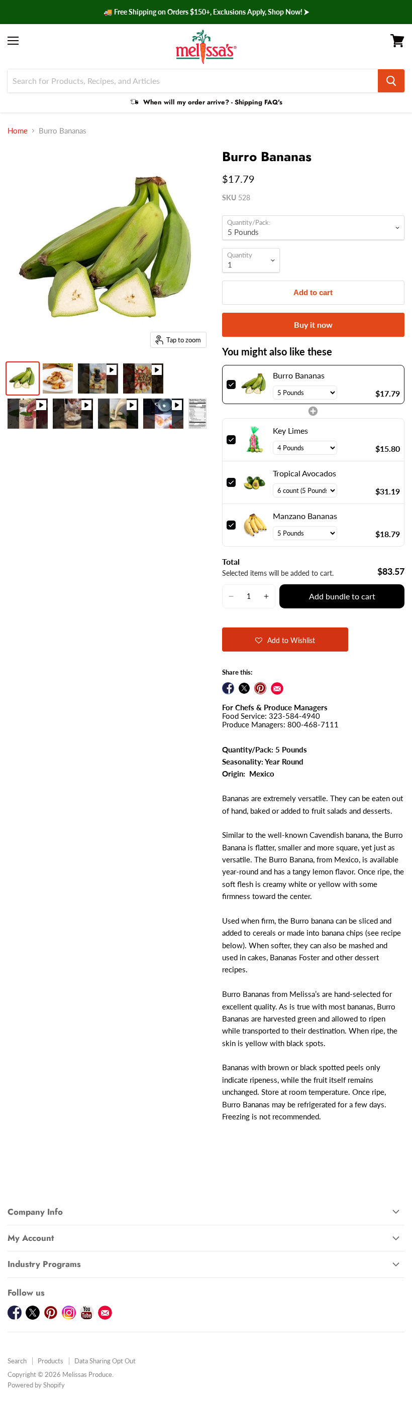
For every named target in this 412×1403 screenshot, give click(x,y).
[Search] (391, 80)
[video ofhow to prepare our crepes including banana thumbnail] (163, 414)
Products (50, 1361)
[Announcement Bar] (206, 12)
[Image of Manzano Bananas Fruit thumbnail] (58, 378)
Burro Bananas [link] (299, 375)
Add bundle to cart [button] (342, 596)
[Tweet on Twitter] (244, 688)
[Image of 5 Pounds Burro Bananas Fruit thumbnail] (23, 378)
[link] (254, 384)
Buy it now (313, 324)
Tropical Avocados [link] (304, 473)
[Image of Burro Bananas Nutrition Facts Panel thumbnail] (197, 414)
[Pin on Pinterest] (260, 688)
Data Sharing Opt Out (105, 1361)
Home (18, 130)
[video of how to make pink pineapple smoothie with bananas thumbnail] (28, 414)
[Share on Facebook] (228, 688)
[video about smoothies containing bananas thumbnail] (98, 378)
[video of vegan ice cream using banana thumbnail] (73, 414)
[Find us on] (277, 688)
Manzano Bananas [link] (305, 516)
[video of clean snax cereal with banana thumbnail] (143, 378)
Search (17, 1361)
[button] (231, 596)
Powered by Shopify (36, 1385)
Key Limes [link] (290, 430)
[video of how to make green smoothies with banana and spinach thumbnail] (118, 414)
